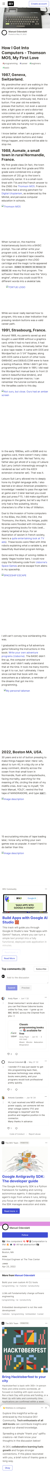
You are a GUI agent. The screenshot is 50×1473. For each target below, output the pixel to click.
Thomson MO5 (26, 186)
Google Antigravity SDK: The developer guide (23, 1178)
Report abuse (35, 1134)
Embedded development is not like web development (23, 1310)
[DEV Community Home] (10, 3)
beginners (35, 63)
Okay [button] (7, 1468)
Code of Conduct (17, 1134)
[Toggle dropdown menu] (46, 889)
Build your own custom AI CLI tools (20, 1284)
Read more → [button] (11, 1211)
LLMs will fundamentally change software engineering (23, 1296)
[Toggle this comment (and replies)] (3, 1003)
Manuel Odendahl (18, 31)
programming (10, 63)
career (23, 63)
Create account (39, 3)
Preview (26, 987)
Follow (25, 1235)
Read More (9, 958)
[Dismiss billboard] (46, 1408)
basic (6, 67)
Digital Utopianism (12, 193)
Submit (11, 987)
